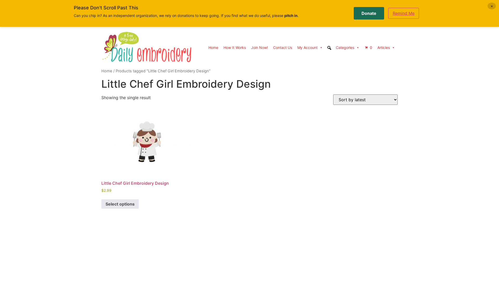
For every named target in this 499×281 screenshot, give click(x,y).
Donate (369, 13)
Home (213, 47)
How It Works (235, 47)
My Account (307, 47)
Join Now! (259, 47)
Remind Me (404, 13)
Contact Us (282, 47)
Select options (120, 204)
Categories (345, 47)
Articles (383, 47)
